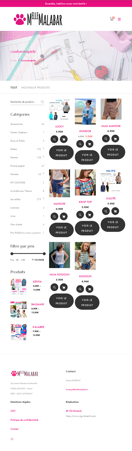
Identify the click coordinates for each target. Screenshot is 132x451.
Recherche (41, 102)
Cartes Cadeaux (18, 132)
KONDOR (85, 131)
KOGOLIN (85, 276)
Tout (13, 87)
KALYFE (111, 198)
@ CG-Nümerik (74, 410)
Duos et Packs (17, 140)
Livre (12, 216)
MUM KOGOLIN (59, 274)
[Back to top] (123, 442)
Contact (14, 428)
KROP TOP (85, 202)
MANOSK (60, 203)
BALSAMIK (37, 304)
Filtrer (39, 259)
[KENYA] (18, 281)
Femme (14, 157)
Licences (14, 207)
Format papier (17, 165)
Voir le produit (61, 152)
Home (13, 60)
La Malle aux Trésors (21, 190)
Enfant (13, 149)
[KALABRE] (18, 327)
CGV (13, 410)
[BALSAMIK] (18, 304)
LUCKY (59, 126)
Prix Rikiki (25, 232)
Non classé (16, 224)
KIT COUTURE (17, 182)
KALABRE (38, 327)
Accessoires (16, 124)
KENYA (37, 281)
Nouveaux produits (35, 87)
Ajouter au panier (63, 140)
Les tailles (15, 199)
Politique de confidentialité (24, 419)
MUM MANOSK (111, 126)
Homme (14, 174)
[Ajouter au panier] (64, 139)
